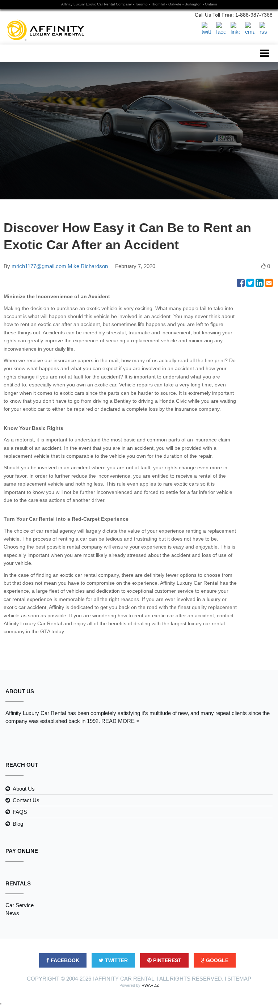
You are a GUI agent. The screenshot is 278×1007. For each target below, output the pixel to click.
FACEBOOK (64, 960)
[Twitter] (206, 28)
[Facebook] (221, 28)
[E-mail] (249, 28)
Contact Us (26, 800)
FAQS (20, 812)
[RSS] (264, 28)
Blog (18, 824)
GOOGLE (216, 960)
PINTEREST (166, 960)
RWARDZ (150, 985)
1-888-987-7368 (254, 15)
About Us (24, 789)
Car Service (19, 905)
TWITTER (116, 960)
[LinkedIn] (235, 28)
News (12, 913)
